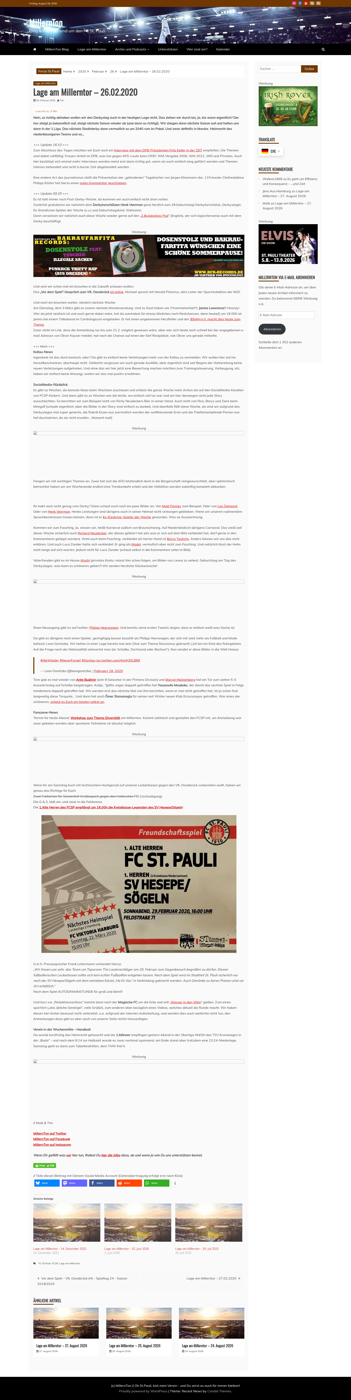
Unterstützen (168, 49)
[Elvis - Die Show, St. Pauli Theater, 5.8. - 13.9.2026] (288, 263)
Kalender (223, 49)
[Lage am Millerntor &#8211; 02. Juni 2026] (137, 1222)
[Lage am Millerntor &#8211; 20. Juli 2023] (208, 1222)
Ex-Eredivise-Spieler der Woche (127, 517)
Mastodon (318, 3)
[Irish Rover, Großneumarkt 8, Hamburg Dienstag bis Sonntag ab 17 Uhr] (288, 125)
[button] (47, 1183)
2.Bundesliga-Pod (154, 216)
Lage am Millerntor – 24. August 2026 (207, 1345)
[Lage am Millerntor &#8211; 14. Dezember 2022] (66, 1222)
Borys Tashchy (178, 539)
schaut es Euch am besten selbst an (77, 702)
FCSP (55, 1263)
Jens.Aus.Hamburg (277, 191)
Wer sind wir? (197, 49)
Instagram (294, 3)
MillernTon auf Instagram (52, 1145)
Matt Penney (171, 506)
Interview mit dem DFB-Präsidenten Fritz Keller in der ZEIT (158, 150)
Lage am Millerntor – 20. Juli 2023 (197, 1249)
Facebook (300, 3)
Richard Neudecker (92, 533)
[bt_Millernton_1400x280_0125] (138, 434)
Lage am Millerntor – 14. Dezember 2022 (59, 1249)
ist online (117, 292)
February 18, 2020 (108, 671)
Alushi (85, 560)
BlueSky (312, 3)
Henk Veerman (59, 511)
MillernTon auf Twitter (49, 1133)
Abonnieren (272, 329)
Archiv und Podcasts (130, 49)
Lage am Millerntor (92, 49)
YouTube (306, 3)
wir (68, 1155)
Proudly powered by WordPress (143, 1391)
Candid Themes (219, 1391)
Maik (266, 203)
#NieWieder (49, 660)
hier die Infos (110, 1155)
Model (136, 544)
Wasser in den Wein (186, 1002)
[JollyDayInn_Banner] (138, 1062)
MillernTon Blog (57, 49)
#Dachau (88, 660)
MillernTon (46, 22)
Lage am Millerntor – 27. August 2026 (61, 1345)
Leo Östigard (227, 506)
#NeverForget (70, 660)
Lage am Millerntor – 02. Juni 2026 (126, 1249)
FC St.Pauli (45, 1263)
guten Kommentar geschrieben (103, 183)
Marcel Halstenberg (180, 680)
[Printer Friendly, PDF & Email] (44, 1168)
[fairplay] (138, 582)
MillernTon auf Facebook (51, 1139)
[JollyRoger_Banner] (138, 740)
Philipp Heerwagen (103, 628)
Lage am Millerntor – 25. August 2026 (134, 1345)
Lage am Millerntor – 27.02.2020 (211, 1278)
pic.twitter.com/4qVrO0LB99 (118, 660)
